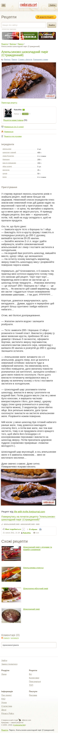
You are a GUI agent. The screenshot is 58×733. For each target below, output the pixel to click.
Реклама (33, 695)
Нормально (8, 132)
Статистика (6, 706)
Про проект (6, 695)
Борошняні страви (40, 59)
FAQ (3, 699)
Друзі (3, 710)
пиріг (38, 524)
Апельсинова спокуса (33, 568)
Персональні (35, 681)
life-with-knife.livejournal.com (29, 511)
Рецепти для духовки (13, 136)
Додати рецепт (47, 17)
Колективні (34, 678)
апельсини (7, 149)
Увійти (52, 5)
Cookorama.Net (19, 725)
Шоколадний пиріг (31, 609)
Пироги (20, 44)
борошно (6, 159)
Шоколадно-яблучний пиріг (35, 588)
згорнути (6, 638)
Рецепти (4, 44)
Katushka (18, 110)
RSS (2, 638)
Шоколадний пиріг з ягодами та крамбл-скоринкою (37, 548)
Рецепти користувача (13, 120)
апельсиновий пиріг (11, 524)
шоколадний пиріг (28, 524)
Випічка (13, 44)
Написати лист (24, 110)
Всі (30, 674)
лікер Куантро (8, 156)
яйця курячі (7, 166)
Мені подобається (13, 529)
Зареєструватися (9, 664)
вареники (13, 29)
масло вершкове (9, 163)
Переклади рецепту (9, 103)
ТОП (31, 685)
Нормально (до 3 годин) (14, 127)
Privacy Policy (7, 713)
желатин (6, 170)
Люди (3, 674)
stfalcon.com (26, 720)
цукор (5, 173)
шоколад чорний (9, 152)
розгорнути (15, 638)
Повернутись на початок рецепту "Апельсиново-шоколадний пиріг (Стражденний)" (28, 518)
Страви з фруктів (25, 59)
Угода (4, 702)
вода (4, 177)
